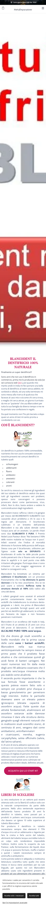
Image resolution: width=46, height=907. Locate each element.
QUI (20, 382)
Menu (42, 8)
